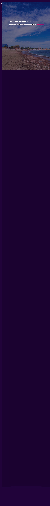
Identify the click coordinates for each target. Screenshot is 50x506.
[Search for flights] (1, 3)
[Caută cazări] (1, 4)
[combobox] (10, 22)
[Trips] (1, 9)
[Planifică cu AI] (1, 7)
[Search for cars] (1, 6)
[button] (1, 1)
